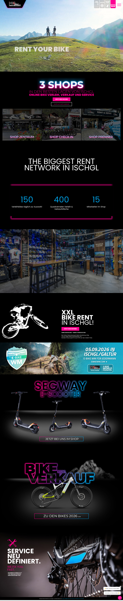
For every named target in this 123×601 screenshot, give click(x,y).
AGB (82, 598)
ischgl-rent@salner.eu (66, 598)
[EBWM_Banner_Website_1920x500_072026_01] (61, 343)
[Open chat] (120, 598)
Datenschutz (78, 598)
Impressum (73, 598)
